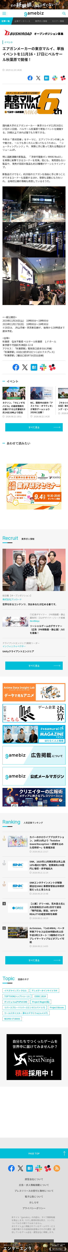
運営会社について (34, 1179)
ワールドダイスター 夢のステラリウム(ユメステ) (26, 1013)
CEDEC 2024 (40, 996)
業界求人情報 (41, 21)
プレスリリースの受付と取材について (34, 1190)
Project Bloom (57, 1007)
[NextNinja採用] (34, 1057)
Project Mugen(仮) (40, 1001)
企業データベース (22, 21)
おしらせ (34, 1202)
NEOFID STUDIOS (12, 1018)
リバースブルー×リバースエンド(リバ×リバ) (24, 1007)
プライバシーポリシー (34, 1208)
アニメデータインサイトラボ (44, 990)
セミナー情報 (58, 21)
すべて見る (34, 427)
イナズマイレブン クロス (15, 990)
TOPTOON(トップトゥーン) (16, 996)
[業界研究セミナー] (34, 487)
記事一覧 (6, 21)
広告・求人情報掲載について (34, 1185)
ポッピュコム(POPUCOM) (15, 1001)
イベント (8, 42)
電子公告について (34, 1196)
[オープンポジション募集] (34, 33)
